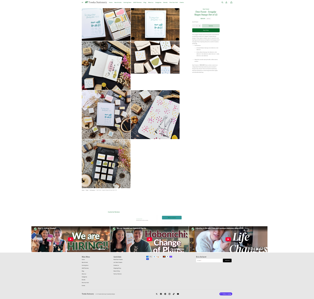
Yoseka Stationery (102, 294)
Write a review (172, 217)
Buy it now (206, 30)
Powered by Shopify (110, 294)
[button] (222, 2)
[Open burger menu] (82, 2)
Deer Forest (206, 9)
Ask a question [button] (168, 222)
